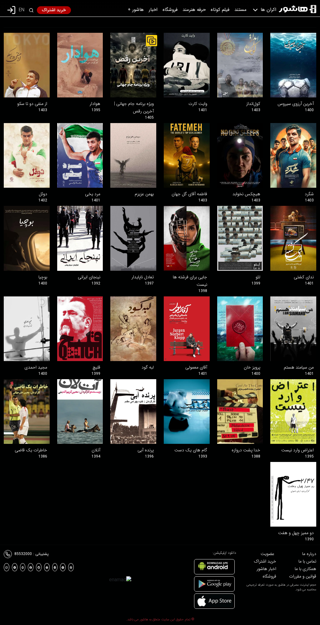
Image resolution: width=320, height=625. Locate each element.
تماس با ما (307, 561)
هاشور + (136, 9)
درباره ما (309, 553)
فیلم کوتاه (220, 9)
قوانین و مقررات (302, 576)
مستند (240, 9)
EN (21, 10)
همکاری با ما (305, 568)
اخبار (153, 9)
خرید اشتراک (54, 10)
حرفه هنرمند (194, 9)
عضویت (267, 553)
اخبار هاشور (266, 568)
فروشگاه (170, 9)
